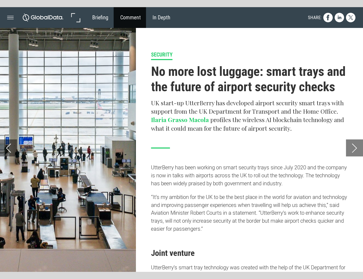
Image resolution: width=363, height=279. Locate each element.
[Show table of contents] (10, 17)
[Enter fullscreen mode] (75, 17)
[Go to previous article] (8, 147)
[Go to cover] (43, 17)
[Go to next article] (354, 147)
